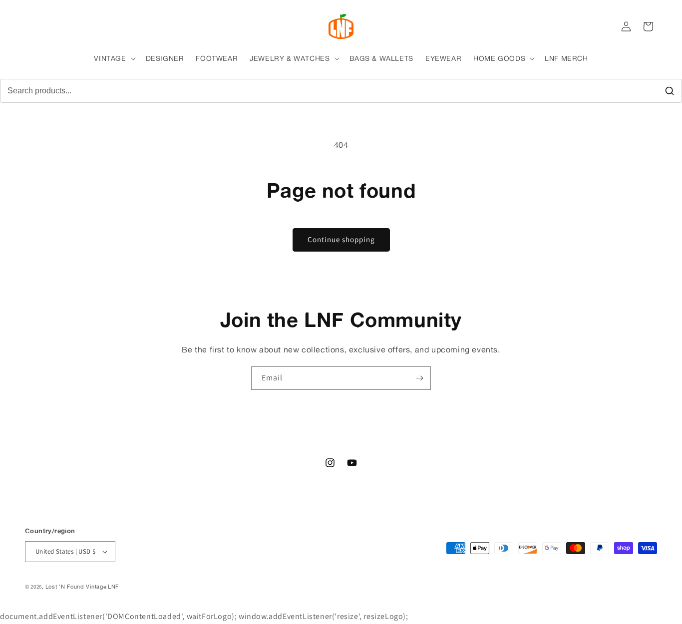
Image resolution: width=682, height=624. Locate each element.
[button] (113, 58)
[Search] (670, 91)
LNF (113, 586)
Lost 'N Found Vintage (76, 586)
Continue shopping (341, 239)
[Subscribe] (419, 378)
